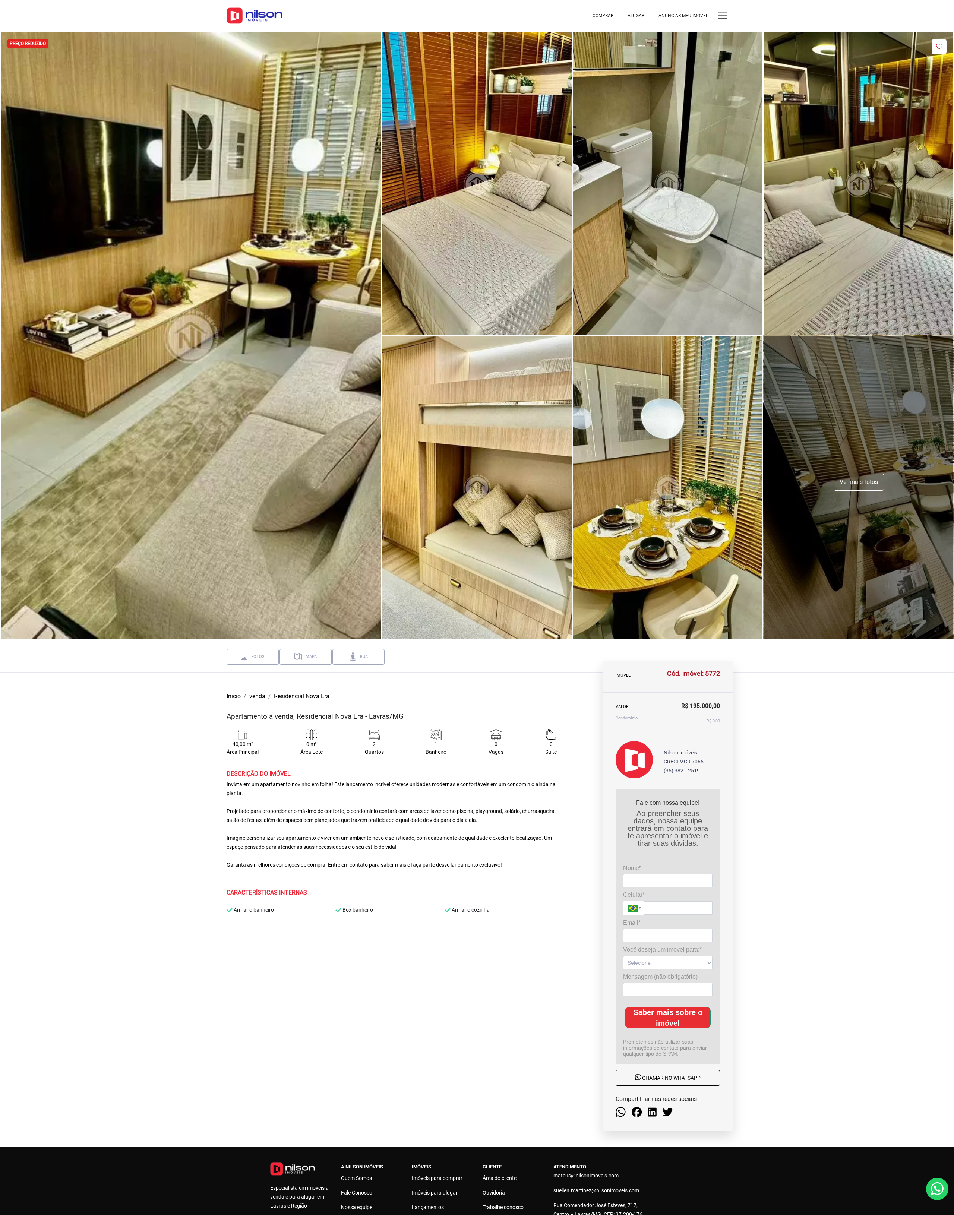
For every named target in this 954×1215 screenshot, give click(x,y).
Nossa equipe (356, 1207)
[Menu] (722, 15)
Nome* (632, 868)
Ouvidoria (494, 1193)
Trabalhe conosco (503, 1207)
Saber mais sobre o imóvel (668, 1017)
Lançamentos (428, 1207)
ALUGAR (636, 15)
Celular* (634, 895)
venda (257, 696)
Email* (632, 922)
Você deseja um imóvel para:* (662, 949)
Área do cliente (500, 1178)
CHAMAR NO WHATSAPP (671, 1078)
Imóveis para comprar (437, 1178)
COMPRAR (603, 15)
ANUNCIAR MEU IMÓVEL (683, 15)
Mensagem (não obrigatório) (660, 976)
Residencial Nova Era (301, 696)
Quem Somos (356, 1178)
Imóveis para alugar (435, 1193)
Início (234, 696)
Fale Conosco (356, 1193)
